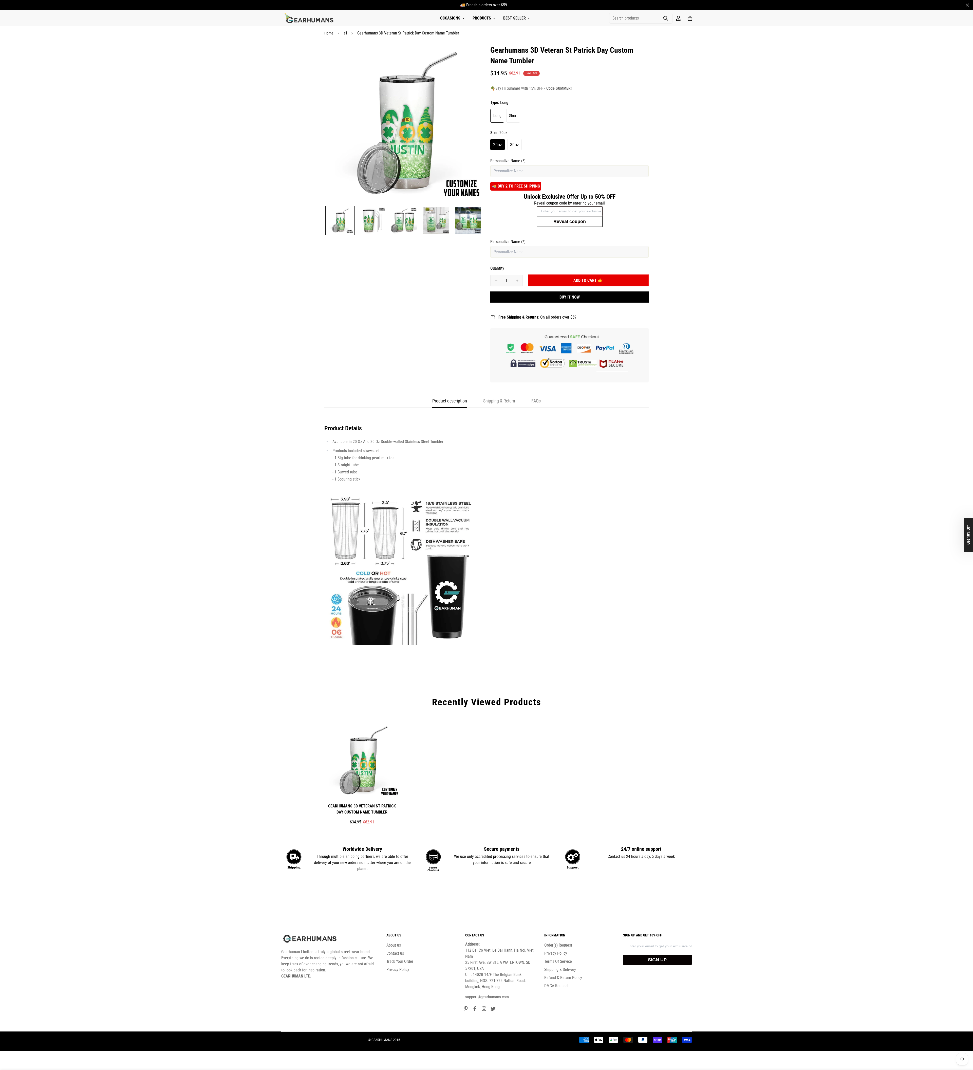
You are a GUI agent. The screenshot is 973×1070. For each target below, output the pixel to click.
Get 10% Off (968, 535)
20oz (497, 144)
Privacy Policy (397, 969)
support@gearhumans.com (487, 996)
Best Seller (514, 18)
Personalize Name (508, 160)
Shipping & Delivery (560, 969)
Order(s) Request (558, 945)
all (345, 33)
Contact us (395, 953)
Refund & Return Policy (563, 977)
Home (328, 33)
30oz (514, 144)
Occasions (450, 18)
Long (497, 115)
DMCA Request (556, 985)
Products (482, 18)
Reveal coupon (569, 221)
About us (393, 945)
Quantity (497, 268)
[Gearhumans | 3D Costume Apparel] (309, 18)
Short (513, 115)
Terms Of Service (558, 961)
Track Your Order (399, 961)
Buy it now (569, 297)
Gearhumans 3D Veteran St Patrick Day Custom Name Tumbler (362, 809)
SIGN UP (657, 959)
